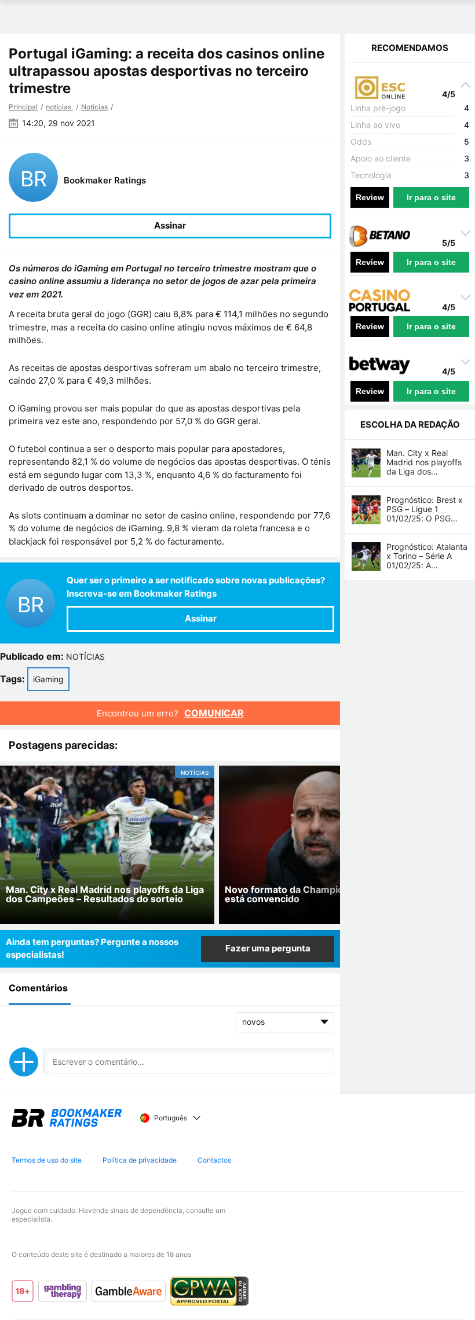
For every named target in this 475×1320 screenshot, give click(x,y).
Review (370, 197)
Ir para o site (431, 197)
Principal (23, 106)
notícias (59, 106)
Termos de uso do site (47, 1160)
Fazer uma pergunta (267, 948)
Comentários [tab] (38, 988)
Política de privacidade (140, 1160)
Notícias (94, 106)
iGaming (48, 679)
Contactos (214, 1160)
